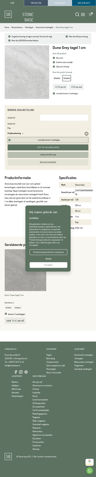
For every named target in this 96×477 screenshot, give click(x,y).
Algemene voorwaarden (42, 435)
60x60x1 (57, 78)
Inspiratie (36, 392)
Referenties (37, 431)
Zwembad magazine (41, 424)
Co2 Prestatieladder (41, 410)
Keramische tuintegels (83, 355)
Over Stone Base (39, 376)
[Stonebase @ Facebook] (16, 372)
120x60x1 (66, 78)
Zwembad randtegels (83, 369)
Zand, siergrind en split (55, 365)
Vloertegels (51, 369)
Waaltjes (15, 385)
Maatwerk (37, 428)
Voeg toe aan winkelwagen (48, 147)
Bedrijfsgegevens (40, 413)
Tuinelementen (52, 362)
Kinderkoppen (17, 396)
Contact (36, 389)
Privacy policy (38, 442)
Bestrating (50, 358)
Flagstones (79, 365)
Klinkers (15, 382)
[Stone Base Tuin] (12, 3)
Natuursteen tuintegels (84, 362)
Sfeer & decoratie (53, 372)
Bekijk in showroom (48, 162)
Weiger (49, 259)
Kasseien (15, 392)
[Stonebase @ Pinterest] (26, 372)
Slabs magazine (39, 420)
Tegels (49, 355)
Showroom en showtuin (42, 385)
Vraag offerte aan (48, 155)
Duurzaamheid (38, 406)
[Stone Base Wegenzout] (60, 3)
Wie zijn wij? (37, 382)
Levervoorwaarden (40, 399)
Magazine (36, 417)
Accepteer (48, 265)
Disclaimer (37, 438)
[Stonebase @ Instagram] (21, 372)
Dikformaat (16, 389)
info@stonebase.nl (12, 365)
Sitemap (36, 449)
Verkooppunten (39, 403)
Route (35, 396)
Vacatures (37, 445)
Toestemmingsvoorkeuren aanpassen (48, 252)
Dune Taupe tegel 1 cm (14, 295)
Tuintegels (78, 358)
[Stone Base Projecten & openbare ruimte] (36, 3)
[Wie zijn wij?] (84, 3)
